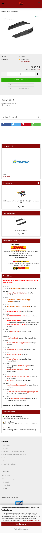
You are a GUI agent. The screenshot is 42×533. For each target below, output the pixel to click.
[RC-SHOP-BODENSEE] (21, 4)
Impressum (6, 445)
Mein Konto (6, 476)
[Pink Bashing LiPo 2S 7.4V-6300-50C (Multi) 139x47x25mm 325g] (21, 192)
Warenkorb (6, 485)
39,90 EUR (21, 207)
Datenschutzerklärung (33, 520)
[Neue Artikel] (38, 183)
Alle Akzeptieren (21, 524)
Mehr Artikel (7, 176)
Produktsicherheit (9, 117)
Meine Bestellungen (9, 479)
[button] (6, 124)
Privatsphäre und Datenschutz (12, 461)
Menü (3, 3)
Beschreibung (7, 100)
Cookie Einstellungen (9, 464)
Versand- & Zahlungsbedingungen (13, 451)
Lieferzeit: (4, 59)
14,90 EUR (21, 234)
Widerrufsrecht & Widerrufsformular (14, 454)
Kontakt (5, 448)
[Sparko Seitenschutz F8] (21, 28)
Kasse (5, 488)
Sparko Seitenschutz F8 (21, 230)
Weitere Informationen (21, 529)
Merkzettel (6, 482)
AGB (4, 458)
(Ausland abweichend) (24, 61)
